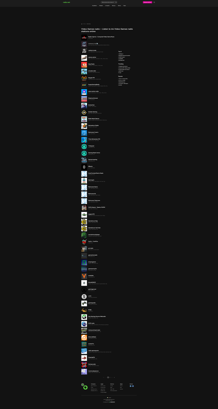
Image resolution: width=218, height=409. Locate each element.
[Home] (81, 23)
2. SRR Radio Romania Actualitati (124, 55)
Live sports (107, 5)
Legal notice (103, 389)
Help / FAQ (112, 389)
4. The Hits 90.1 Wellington (123, 83)
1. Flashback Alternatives (122, 66)
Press (92, 387)
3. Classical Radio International (123, 69)
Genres (119, 5)
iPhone (121, 385)
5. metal (119, 72)
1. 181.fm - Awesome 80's (123, 78)
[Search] (116, 2)
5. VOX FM (120, 85)
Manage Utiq (103, 390)
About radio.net (93, 385)
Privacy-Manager (104, 392)
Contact (111, 385)
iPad (121, 387)
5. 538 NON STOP (121, 60)
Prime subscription (113, 390)
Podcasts (101, 5)
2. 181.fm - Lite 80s (121, 80)
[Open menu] (154, 2)
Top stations (94, 5)
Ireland (109, 397)
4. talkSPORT (120, 58)
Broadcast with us (94, 390)
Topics (124, 5)
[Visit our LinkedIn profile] (130, 386)
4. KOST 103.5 (120, 71)
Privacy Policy (103, 387)
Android (121, 389)
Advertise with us (94, 389)
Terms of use (103, 385)
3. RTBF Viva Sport (121, 57)
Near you (113, 5)
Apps (111, 387)
